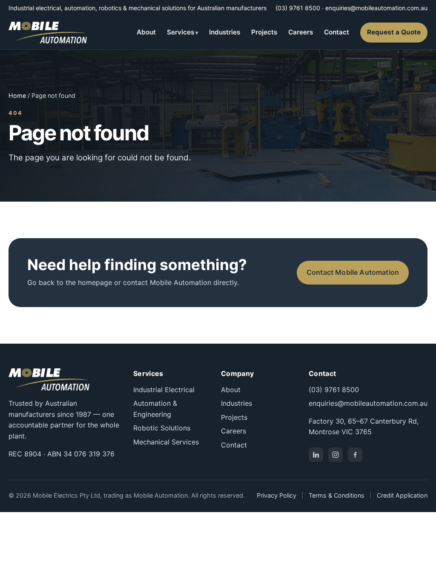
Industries (224, 32)
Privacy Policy (276, 495)
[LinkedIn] (316, 454)
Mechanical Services (166, 442)
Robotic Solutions (161, 428)
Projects (264, 32)
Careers (300, 32)
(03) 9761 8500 (297, 7)
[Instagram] (335, 454)
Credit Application (402, 495)
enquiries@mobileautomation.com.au (376, 7)
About (146, 32)
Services (180, 32)
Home (17, 95)
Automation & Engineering (155, 409)
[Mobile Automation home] (48, 32)
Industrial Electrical (164, 389)
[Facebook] (355, 454)
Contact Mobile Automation (353, 272)
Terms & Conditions (336, 495)
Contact (336, 32)
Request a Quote (394, 32)
